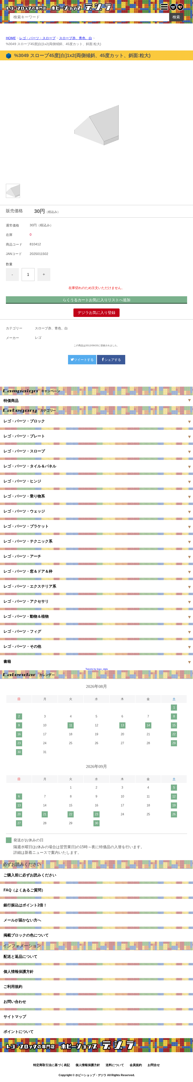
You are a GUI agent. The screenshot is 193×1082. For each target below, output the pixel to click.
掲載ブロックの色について (26, 935)
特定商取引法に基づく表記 (51, 1065)
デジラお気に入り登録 (96, 313)
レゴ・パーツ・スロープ (37, 38)
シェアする (113, 360)
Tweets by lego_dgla (96, 669)
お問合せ (154, 1065)
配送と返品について (20, 957)
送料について (115, 1065)
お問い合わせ (15, 1002)
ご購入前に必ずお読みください (30, 875)
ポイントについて (19, 1032)
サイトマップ (15, 1017)
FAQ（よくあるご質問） (24, 890)
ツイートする (84, 360)
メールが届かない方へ (22, 920)
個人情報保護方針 (19, 972)
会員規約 (136, 1065)
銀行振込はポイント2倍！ (25, 905)
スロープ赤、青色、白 (75, 38)
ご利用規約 (13, 987)
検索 (176, 17)
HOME (11, 38)
